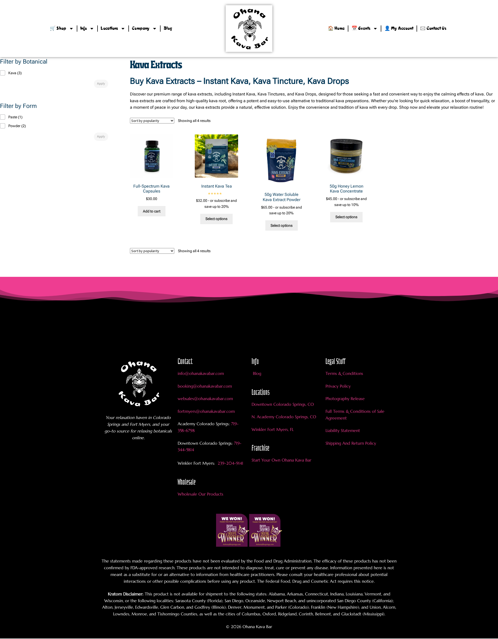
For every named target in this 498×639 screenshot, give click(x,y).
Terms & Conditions (344, 373)
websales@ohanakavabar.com (205, 398)
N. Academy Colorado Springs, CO (284, 416)
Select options (216, 219)
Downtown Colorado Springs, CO (283, 404)
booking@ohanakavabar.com (205, 386)
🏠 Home (336, 28)
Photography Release (345, 398)
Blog (168, 28)
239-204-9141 (229, 463)
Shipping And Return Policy (351, 443)
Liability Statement (343, 430)
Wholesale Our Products (200, 494)
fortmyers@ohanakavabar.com (206, 411)
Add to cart (151, 211)
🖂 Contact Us (433, 28)
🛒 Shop (58, 28)
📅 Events (360, 28)
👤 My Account (398, 28)
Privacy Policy (338, 386)
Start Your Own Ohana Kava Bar (281, 460)
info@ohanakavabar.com (201, 373)
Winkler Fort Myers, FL (273, 429)
